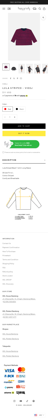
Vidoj (5, 84)
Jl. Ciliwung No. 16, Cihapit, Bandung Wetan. (19, 314)
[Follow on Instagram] (14, 401)
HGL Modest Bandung (10, 339)
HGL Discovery (7, 284)
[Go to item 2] (13, 69)
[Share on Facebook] (11, 78)
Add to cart (24, 126)
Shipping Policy (8, 263)
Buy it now (24, 133)
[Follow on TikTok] (27, 401)
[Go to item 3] (21, 69)
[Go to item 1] (5, 67)
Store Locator (7, 276)
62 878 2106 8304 (9, 302)
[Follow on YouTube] (21, 401)
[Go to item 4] (29, 69)
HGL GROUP (6, 280)
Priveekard (6, 255)
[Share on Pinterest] (17, 78)
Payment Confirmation (11, 247)
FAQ (3, 268)
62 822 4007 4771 (9, 317)
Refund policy (7, 272)
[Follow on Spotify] (33, 401)
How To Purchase (8, 251)
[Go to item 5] (37, 69)
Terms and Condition (10, 259)
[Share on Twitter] (14, 78)
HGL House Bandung (10, 334)
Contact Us (6, 243)
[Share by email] (21, 78)
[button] (24, 160)
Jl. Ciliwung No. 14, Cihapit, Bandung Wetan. (19, 299)
